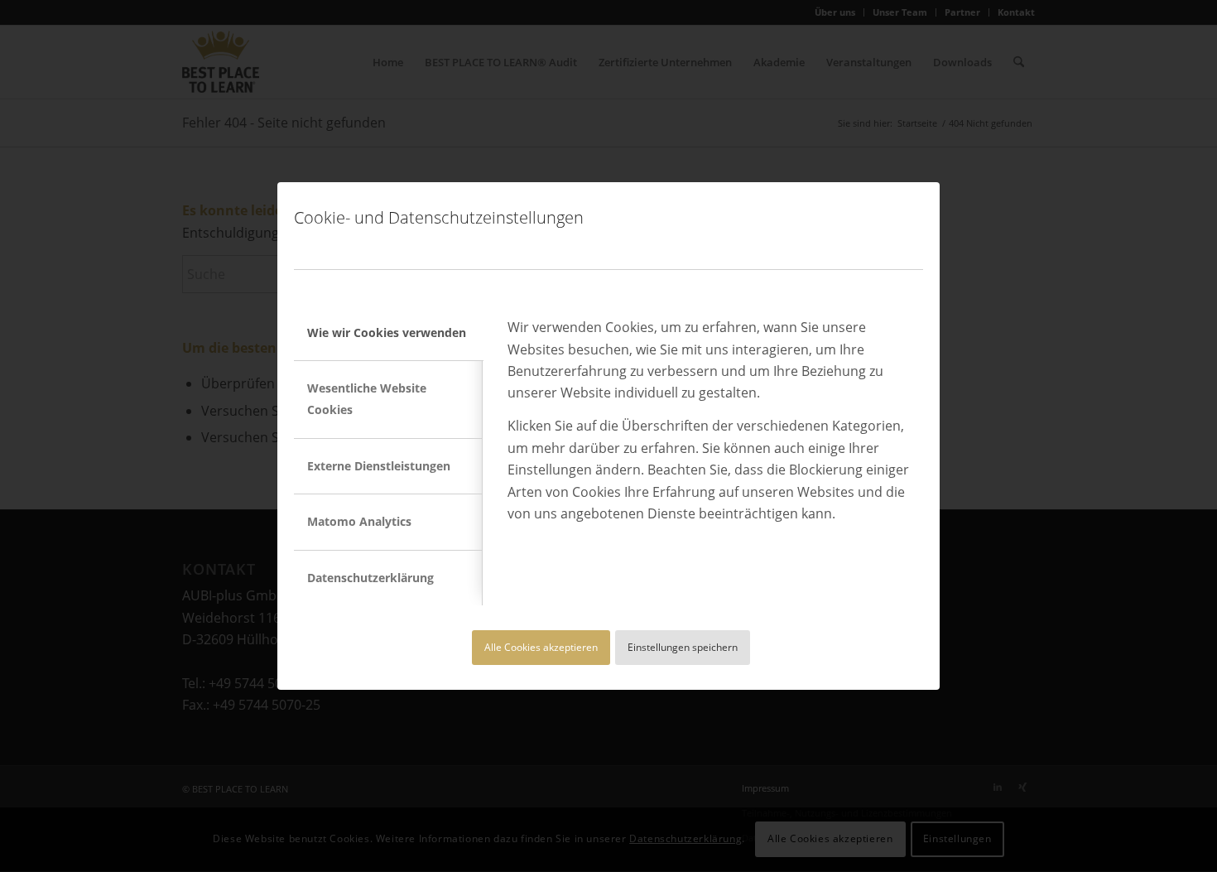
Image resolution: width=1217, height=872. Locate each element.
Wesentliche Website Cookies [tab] (366, 398)
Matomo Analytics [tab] (359, 521)
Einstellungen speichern (683, 647)
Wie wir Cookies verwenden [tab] (386, 332)
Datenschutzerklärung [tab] (370, 577)
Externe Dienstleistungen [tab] (378, 466)
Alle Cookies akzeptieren (541, 647)
